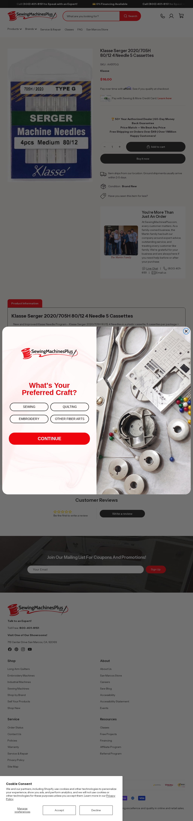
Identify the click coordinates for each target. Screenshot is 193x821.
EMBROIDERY (29, 419)
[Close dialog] (186, 331)
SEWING (29, 406)
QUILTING (70, 406)
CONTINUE (49, 438)
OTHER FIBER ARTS (69, 419)
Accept (59, 810)
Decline (96, 810)
